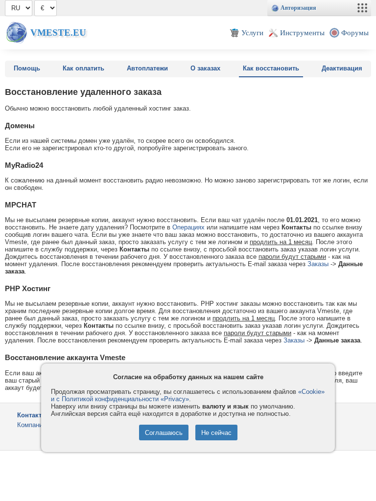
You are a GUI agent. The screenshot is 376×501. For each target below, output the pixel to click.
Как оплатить (83, 68)
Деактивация (342, 68)
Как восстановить (271, 68)
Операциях (188, 227)
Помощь (27, 68)
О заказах (205, 68)
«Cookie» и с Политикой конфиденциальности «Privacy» (188, 395)
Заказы (318, 264)
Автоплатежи (147, 68)
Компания (31, 425)
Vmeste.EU (58, 32)
